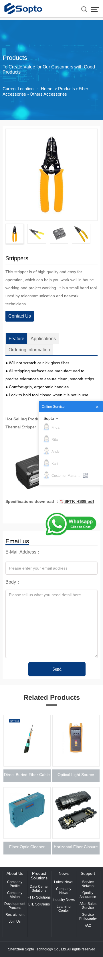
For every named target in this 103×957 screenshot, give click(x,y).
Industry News (64, 900)
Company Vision (14, 895)
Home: (47, 88)
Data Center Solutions (39, 889)
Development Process (14, 906)
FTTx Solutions (39, 897)
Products (66, 88)
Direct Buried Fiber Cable (27, 774)
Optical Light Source (76, 774)
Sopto (48, 418)
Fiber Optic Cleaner (27, 846)
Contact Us (19, 316)
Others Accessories (48, 94)
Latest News (63, 882)
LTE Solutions (39, 904)
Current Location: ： (21, 88)
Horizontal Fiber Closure (76, 846)
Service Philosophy (88, 917)
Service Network (88, 884)
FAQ (88, 925)
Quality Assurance (88, 895)
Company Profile (14, 884)
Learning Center (64, 909)
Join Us (15, 921)
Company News (63, 891)
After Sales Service (88, 906)
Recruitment (14, 915)
